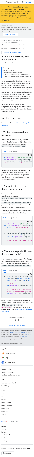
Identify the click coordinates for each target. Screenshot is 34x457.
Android (3, 394)
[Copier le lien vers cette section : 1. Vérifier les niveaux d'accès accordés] (13, 135)
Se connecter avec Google (8, 383)
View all (3, 414)
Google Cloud (5, 408)
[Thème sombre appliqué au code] (28, 154)
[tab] (5, 151)
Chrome (3, 397)
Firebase (3, 400)
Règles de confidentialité (23, 448)
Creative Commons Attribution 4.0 (18, 332)
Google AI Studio (6, 402)
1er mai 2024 (17, 7)
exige (26, 7)
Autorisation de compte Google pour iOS (14, 44)
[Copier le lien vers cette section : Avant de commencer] (24, 118)
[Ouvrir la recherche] (23, 2)
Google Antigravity (6, 405)
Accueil (3, 40)
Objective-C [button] (13, 151)
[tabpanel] (17, 160)
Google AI (4, 438)
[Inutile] (22, 48)
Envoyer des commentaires (12, 52)
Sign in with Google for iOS (11, 42)
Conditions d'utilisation (7, 372)
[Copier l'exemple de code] (31, 154)
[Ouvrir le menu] (3, 2)
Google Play (4, 411)
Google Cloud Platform (7, 435)
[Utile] (20, 48)
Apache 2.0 (29, 334)
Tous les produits (6, 441)
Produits (10, 40)
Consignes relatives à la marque (10, 375)
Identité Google (5, 386)
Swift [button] (4, 151)
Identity (16, 2)
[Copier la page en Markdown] (9, 62)
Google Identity (18, 40)
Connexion (28, 2)
